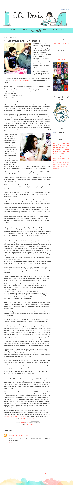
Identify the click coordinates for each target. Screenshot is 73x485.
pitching (67, 147)
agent (64, 160)
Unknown (11, 435)
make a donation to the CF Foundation (15, 416)
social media (56, 168)
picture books (64, 166)
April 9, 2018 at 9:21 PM (21, 435)
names (59, 166)
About (42, 29)
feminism (58, 164)
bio (66, 160)
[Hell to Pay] (59, 67)
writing (56, 143)
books (62, 143)
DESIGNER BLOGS (40, 483)
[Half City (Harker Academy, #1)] (59, 79)
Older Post (48, 474)
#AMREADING (61, 59)
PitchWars (62, 147)
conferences (61, 157)
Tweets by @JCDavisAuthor (61, 43)
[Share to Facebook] (37, 422)
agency (59, 160)
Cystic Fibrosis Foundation (22, 80)
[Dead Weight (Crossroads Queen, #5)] (55, 91)
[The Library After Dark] (66, 79)
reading (55, 147)
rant (68, 166)
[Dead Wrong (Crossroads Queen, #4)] (66, 85)
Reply (10, 442)
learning (55, 151)
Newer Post (7, 474)
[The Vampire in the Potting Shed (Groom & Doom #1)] (59, 91)
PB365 (55, 155)
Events (57, 29)
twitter (29, 418)
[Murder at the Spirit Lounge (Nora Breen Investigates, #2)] (66, 90)
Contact (36, 31)
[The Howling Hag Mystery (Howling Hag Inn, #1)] (55, 67)
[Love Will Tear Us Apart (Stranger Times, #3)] (62, 79)
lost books (55, 166)
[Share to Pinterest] (39, 422)
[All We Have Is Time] (62, 73)
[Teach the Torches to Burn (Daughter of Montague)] (62, 90)
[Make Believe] (55, 73)
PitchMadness (57, 149)
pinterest (35, 418)
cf (24, 424)
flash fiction (61, 158)
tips (68, 145)
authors (67, 149)
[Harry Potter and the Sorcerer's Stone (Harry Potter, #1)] (66, 67)
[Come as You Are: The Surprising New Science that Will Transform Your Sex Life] (59, 73)
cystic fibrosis (30, 424)
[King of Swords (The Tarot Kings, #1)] (62, 84)
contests (62, 145)
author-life (60, 155)
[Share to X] (35, 422)
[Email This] (31, 422)
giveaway (63, 164)
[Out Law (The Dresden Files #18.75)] (59, 84)
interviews (62, 153)
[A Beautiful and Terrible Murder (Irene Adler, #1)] (55, 84)
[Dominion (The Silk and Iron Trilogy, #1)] (62, 67)
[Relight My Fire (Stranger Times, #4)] (66, 73)
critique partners (62, 162)
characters (55, 162)
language (67, 164)
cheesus (55, 153)
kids (68, 153)
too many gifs (64, 151)
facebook (22, 418)
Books (27, 29)
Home (13, 29)
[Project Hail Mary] (55, 79)
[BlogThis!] (33, 422)
